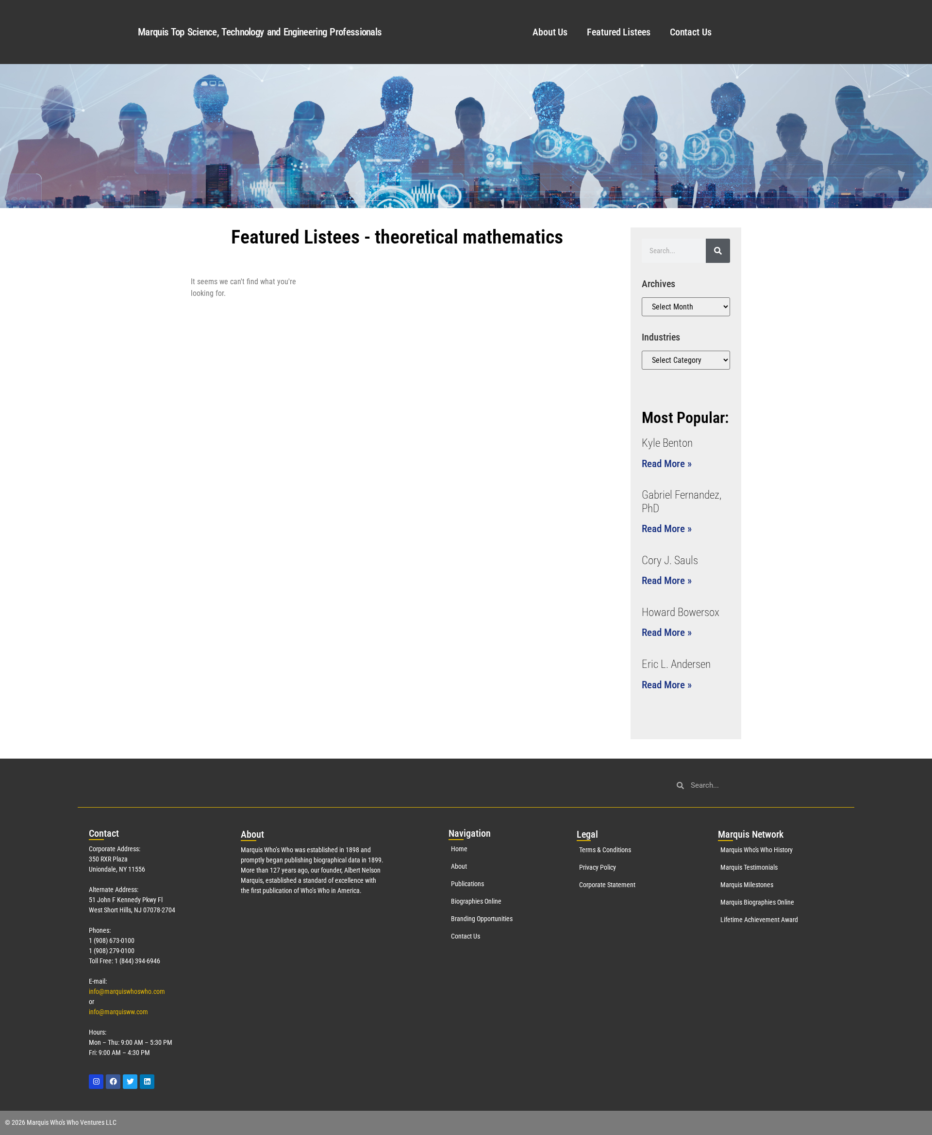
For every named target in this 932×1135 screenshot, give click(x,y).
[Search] (718, 251)
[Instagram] (96, 1081)
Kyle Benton (667, 443)
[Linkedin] (147, 1081)
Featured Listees (618, 32)
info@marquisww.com (118, 1012)
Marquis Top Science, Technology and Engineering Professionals (260, 32)
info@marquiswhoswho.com (127, 991)
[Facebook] (113, 1081)
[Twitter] (130, 1081)
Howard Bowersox (680, 612)
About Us (550, 32)
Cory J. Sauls (670, 560)
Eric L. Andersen (676, 664)
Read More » (667, 464)
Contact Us (691, 32)
